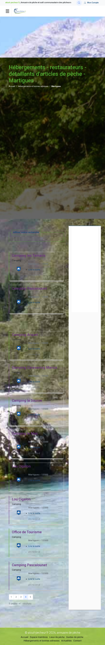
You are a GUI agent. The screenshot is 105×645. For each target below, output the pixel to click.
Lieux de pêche (57, 637)
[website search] (79, 3)
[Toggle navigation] (7, 11)
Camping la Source (27, 400)
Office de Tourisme (27, 532)
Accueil (12, 86)
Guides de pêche (74, 637)
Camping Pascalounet (29, 288)
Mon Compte (93, 3)
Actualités (66, 640)
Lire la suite (34, 269)
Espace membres (39, 637)
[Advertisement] (52, 37)
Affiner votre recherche (26, 232)
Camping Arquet (25, 335)
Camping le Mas (25, 433)
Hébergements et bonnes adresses (33, 86)
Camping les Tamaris (28, 255)
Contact (77, 640)
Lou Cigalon (21, 466)
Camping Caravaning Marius (34, 367)
